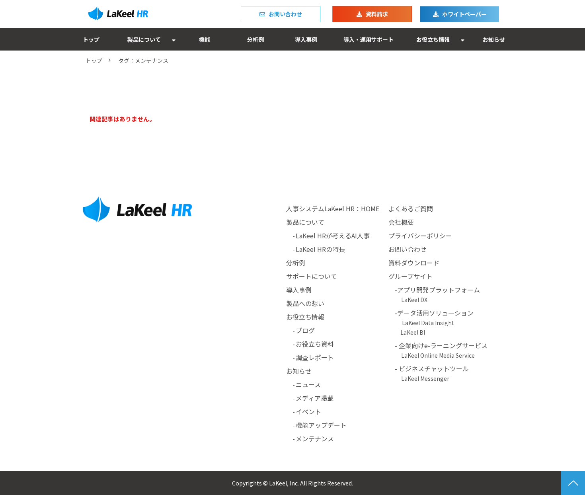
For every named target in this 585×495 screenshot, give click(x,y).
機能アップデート (321, 425)
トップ (91, 39)
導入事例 (306, 39)
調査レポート (315, 357)
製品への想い (305, 303)
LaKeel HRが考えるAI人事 (333, 235)
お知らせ (494, 39)
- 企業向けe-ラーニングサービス (438, 350)
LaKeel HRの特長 (320, 249)
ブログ (305, 330)
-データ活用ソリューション (437, 313)
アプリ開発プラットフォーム (438, 289)
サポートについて (311, 276)
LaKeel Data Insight (428, 323)
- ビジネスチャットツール (428, 373)
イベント (308, 411)
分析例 (255, 39)
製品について (144, 39)
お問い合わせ (285, 14)
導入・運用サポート (368, 39)
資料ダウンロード (413, 262)
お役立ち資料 (315, 344)
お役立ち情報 (433, 39)
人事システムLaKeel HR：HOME (332, 208)
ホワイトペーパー (464, 14)
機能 (204, 39)
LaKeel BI (412, 332)
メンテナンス (315, 438)
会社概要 (401, 222)
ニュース (308, 384)
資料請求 (377, 14)
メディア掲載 (314, 398)
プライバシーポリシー (420, 235)
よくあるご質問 (410, 208)
